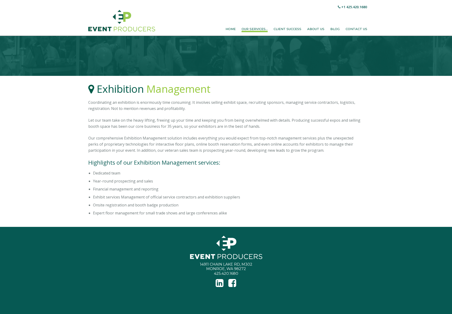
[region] (226, 56)
